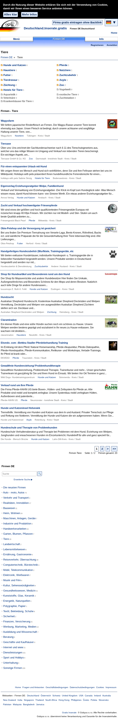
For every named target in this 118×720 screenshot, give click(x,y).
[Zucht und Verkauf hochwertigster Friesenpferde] (109, 209)
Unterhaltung (10, 662)
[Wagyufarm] (109, 125)
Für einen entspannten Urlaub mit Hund (24, 166)
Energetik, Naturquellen (16, 600)
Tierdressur (10, 80)
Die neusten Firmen (14, 487)
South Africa (51, 700)
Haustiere (9, 70)
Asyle (62, 80)
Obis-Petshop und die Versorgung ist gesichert (28, 228)
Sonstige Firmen (12, 668)
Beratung (8, 637)
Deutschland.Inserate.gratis (45, 28)
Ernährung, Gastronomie (17, 554)
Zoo (61, 85)
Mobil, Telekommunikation (18, 570)
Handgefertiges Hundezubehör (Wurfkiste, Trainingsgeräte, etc (37, 251)
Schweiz (56, 695)
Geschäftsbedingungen (57, 687)
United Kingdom (69, 695)
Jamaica (40, 704)
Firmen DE (7, 57)
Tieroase (6, 143)
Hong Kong (64, 700)
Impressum (111, 687)
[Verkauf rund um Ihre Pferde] (109, 389)
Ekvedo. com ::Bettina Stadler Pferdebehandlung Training (34, 343)
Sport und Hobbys (13, 657)
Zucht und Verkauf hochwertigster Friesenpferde (29, 205)
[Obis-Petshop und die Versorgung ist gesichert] (109, 232)
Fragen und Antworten (33, 687)
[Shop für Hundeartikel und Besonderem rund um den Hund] (109, 278)
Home (114, 33)
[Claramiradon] (109, 324)
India (20, 700)
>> (114, 448)
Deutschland (33, 695)
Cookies (100, 687)
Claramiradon (9, 320)
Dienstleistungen (12, 652)
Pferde (63, 65)
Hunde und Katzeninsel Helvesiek (20, 408)
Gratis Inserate (69, 712)
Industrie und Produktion (17, 523)
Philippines (76, 700)
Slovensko (104, 700)
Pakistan (7, 704)
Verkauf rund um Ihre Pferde (17, 385)
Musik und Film (12, 580)
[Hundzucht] (109, 301)
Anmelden (112, 45)
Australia (106, 695)
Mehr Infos (29, 14)
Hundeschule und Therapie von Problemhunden (29, 427)
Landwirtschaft (11, 544)
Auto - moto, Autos (13, 492)
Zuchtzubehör (67, 75)
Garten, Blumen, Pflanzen (18, 533)
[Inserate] (11, 25)
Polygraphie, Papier (14, 606)
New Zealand (9, 700)
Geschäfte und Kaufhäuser (18, 642)
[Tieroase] (109, 148)
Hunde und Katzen (14, 65)
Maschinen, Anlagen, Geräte (19, 518)
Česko (86, 700)
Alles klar (10, 14)
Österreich (46, 695)
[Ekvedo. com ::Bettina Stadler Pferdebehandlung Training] (109, 347)
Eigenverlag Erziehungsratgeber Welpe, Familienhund (32, 186)
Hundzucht (7, 297)
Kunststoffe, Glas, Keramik (18, 595)
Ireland (97, 695)
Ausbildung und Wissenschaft (20, 631)
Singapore (29, 700)
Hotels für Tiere (12, 89)
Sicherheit (9, 616)
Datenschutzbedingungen (82, 687)
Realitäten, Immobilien (16, 502)
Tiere (6, 539)
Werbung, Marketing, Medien (19, 626)
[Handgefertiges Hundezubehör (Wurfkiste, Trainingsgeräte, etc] (109, 255)
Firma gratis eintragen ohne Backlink (77, 22)
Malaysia (17, 704)
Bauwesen (9, 508)
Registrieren (97, 45)
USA (81, 695)
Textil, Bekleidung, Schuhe (18, 611)
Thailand (39, 700)
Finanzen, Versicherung (16, 621)
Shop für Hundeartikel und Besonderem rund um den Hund (35, 274)
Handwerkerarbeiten (14, 528)
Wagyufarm (7, 120)
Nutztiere (65, 70)
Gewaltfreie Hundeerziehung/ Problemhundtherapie (31, 365)
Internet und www (13, 647)
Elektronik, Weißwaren (16, 575)
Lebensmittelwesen (14, 549)
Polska (94, 700)
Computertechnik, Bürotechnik (20, 564)
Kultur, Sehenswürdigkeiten (18, 585)
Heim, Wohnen (11, 513)
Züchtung (9, 85)
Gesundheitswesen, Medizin (19, 590)
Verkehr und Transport (16, 497)
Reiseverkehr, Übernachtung (19, 559)
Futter (7, 75)
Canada (88, 695)
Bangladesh (29, 704)
